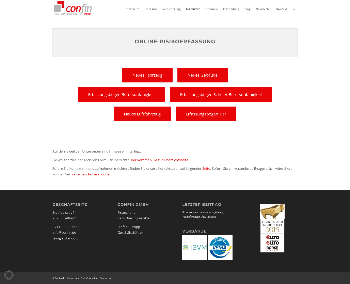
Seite (206, 168)
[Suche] (294, 9)
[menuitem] (132, 9)
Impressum (73, 278)
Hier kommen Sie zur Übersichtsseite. (159, 160)
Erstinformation (89, 278)
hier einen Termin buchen (91, 174)
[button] (9, 275)
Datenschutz (106, 278)
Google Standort (65, 238)
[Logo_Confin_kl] (72, 9)
